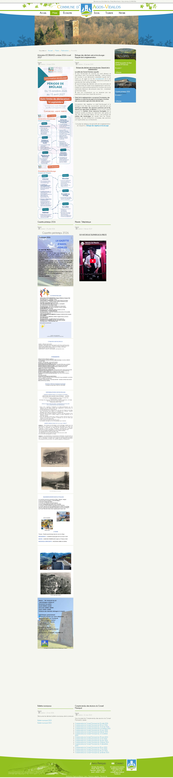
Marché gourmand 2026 (122, 63)
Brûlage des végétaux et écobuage (97, 125)
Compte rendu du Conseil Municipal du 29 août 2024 (91, 737)
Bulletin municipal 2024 (45, 723)
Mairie (54, 13)
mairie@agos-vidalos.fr (117, 772)
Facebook (117, 774)
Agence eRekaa (78, 776)
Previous (32, 31)
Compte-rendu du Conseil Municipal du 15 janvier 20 (91, 727)
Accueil (43, 13)
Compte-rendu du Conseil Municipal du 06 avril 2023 (91, 751)
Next (140, 31)
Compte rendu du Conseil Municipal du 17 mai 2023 (91, 749)
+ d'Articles (118, 72)
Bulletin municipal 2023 (45, 720)
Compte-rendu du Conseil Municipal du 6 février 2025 (91, 732)
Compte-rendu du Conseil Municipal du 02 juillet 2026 (91, 723)
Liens (85, 776)
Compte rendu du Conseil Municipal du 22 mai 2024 (91, 739)
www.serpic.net (99, 79)
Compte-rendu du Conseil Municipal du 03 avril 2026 (91, 725)
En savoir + (118, 66)
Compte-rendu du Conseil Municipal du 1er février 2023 (92, 752)
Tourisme (109, 13)
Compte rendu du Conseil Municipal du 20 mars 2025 (91, 730)
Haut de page (131, 759)
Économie (67, 13)
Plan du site (103, 776)
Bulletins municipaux (121, 92)
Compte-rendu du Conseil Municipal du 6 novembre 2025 (92, 728)
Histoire (122, 13)
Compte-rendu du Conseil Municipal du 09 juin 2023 (91, 747)
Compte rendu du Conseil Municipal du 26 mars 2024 (91, 740)
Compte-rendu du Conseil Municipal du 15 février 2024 (92, 742)
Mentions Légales (93, 776)
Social (97, 13)
